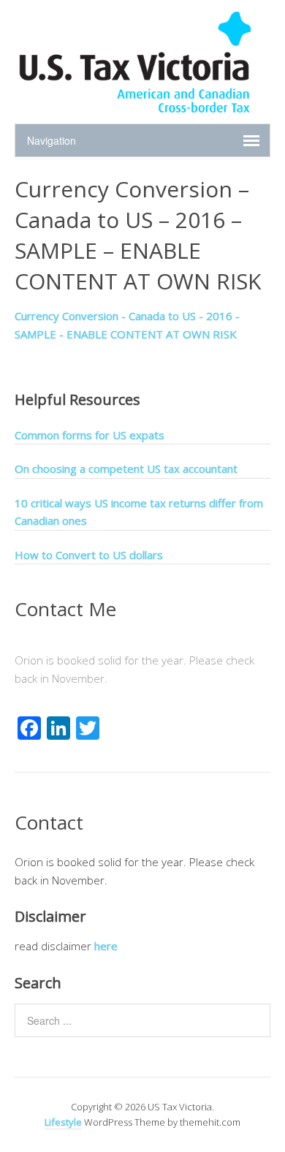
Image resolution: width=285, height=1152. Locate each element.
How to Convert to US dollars (89, 554)
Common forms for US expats (89, 435)
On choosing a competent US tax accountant (126, 468)
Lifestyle (63, 1122)
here (106, 946)
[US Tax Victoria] (135, 108)
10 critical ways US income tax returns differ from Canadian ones (139, 512)
